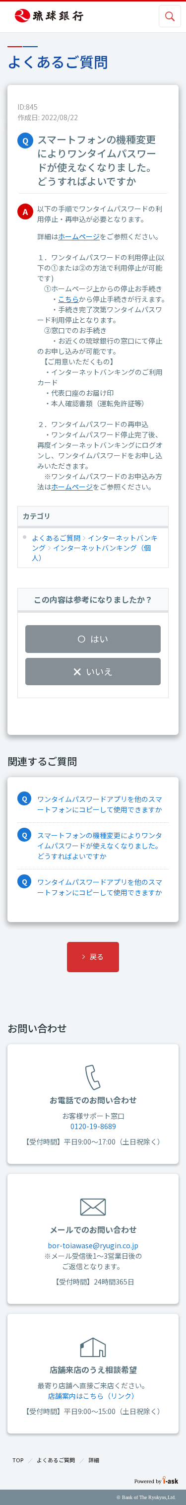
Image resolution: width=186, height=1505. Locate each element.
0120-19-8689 (93, 1126)
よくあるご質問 (56, 1460)
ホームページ (79, 236)
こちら (68, 299)
